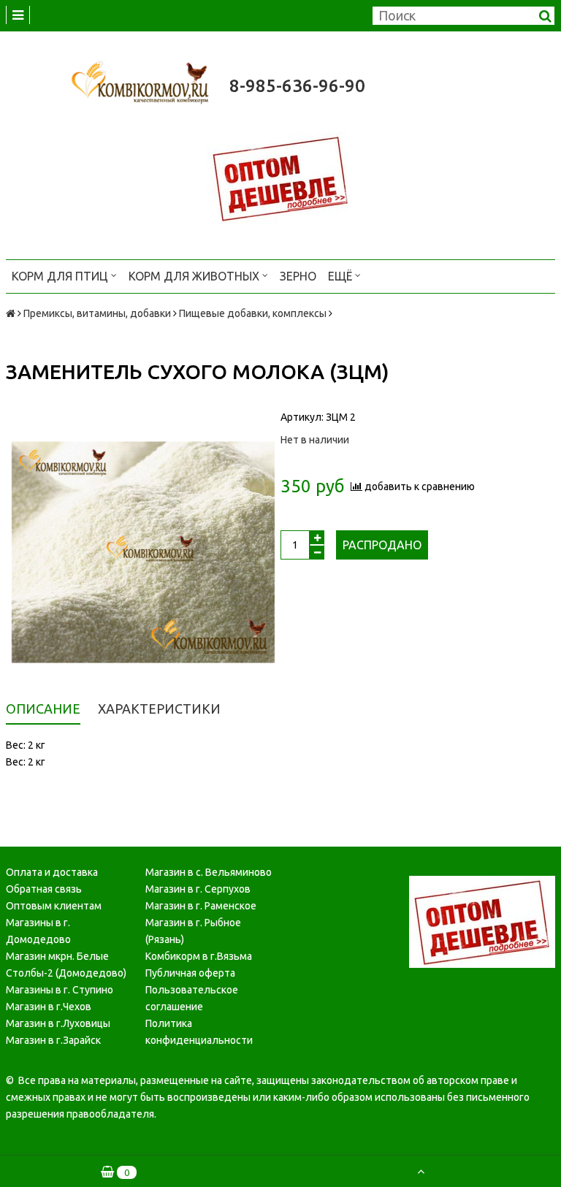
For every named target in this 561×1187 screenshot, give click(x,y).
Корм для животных (195, 276)
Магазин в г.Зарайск (53, 1040)
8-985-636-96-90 (297, 86)
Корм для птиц (61, 276)
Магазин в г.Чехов (48, 1006)
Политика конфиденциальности (199, 1032)
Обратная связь (44, 889)
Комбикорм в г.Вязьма (198, 956)
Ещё (340, 276)
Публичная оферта (190, 973)
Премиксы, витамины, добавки (97, 313)
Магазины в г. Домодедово (38, 931)
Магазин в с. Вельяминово (208, 872)
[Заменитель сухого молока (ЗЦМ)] (143, 552)
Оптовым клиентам (54, 906)
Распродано (382, 544)
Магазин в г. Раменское (200, 906)
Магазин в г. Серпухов (198, 889)
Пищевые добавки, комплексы (253, 313)
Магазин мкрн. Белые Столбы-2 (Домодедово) (66, 964)
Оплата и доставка (52, 872)
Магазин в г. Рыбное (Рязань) (193, 931)
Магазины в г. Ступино (59, 990)
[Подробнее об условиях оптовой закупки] (280, 178)
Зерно (298, 276)
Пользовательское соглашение (191, 998)
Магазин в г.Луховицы (58, 1023)
